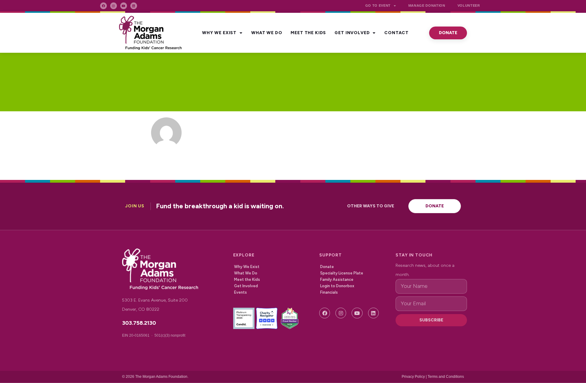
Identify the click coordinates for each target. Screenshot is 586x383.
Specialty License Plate (341, 273)
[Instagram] (113, 5)
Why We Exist (219, 32)
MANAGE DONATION (426, 5)
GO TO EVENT (378, 5)
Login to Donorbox (337, 286)
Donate (327, 266)
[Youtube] (123, 5)
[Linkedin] (133, 5)
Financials (329, 292)
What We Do (266, 32)
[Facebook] (103, 5)
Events (240, 292)
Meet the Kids (308, 32)
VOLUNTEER (469, 5)
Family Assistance (336, 279)
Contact (396, 32)
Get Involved (352, 32)
